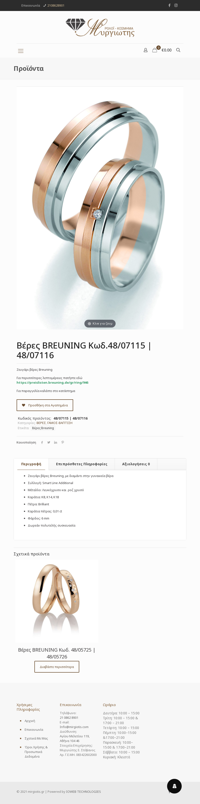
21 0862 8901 (69, 717)
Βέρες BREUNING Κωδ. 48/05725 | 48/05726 (57, 653)
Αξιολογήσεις (136, 464)
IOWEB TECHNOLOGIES (83, 791)
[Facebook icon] (169, 5)
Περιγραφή (31, 464)
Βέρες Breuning (43, 428)
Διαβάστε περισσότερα (57, 667)
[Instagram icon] (176, 5)
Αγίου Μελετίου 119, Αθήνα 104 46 (75, 738)
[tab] (31, 464)
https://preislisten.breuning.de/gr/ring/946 (52, 382)
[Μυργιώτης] (100, 27)
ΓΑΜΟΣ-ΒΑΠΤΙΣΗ (59, 423)
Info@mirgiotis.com (74, 727)
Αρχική (30, 721)
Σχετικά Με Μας (36, 738)
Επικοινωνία (34, 729)
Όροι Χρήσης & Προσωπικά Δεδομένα (36, 752)
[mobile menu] (21, 50)
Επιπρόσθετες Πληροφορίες (81, 464)
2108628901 (55, 5)
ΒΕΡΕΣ (41, 423)
